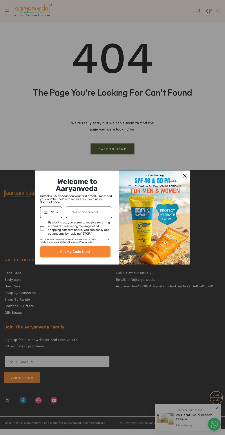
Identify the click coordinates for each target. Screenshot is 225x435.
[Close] (185, 175)
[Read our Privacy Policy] (108, 240)
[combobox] (51, 212)
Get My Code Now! (75, 252)
